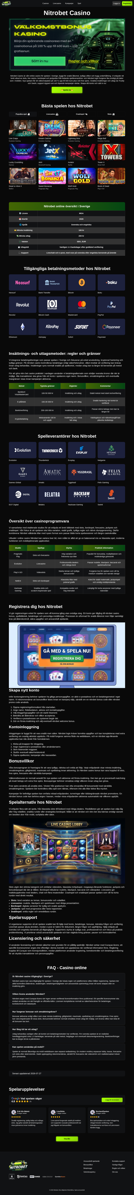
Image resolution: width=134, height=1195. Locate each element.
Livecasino (50, 114)
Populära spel (21, 114)
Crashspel (80, 114)
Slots (110, 114)
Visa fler (67, 1139)
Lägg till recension (112, 1100)
